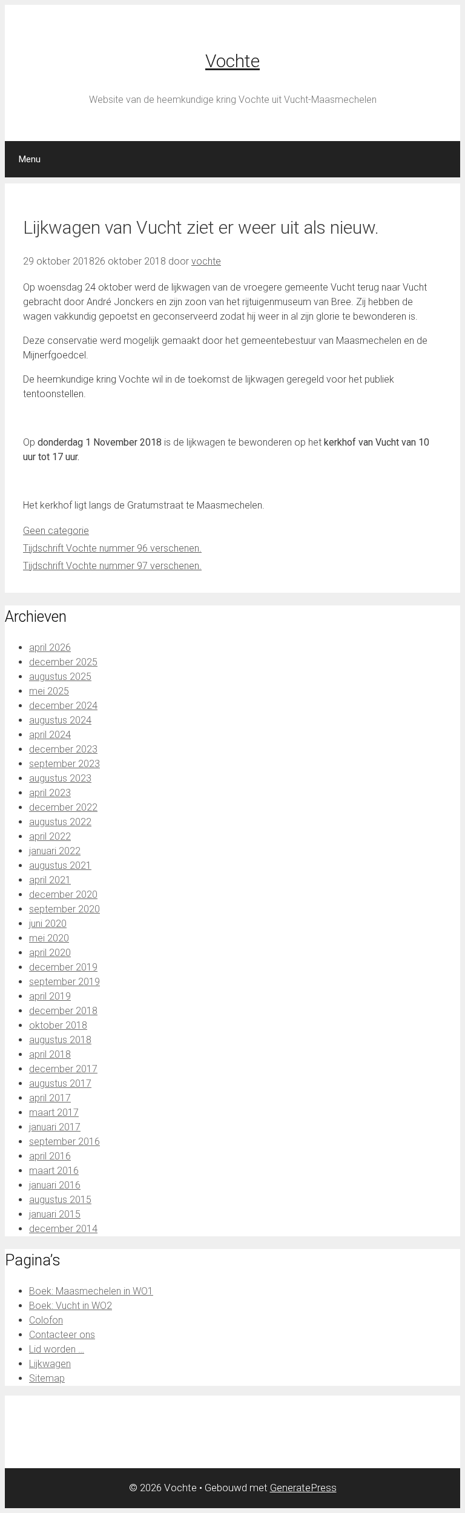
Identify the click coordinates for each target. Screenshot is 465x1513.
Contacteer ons (62, 1334)
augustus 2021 (60, 865)
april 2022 (50, 836)
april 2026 (50, 647)
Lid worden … (56, 1349)
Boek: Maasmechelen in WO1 (91, 1291)
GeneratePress (303, 1488)
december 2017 (63, 1069)
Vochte (232, 60)
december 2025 (63, 662)
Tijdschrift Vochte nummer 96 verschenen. (112, 548)
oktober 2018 (58, 1025)
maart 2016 (54, 1170)
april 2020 (50, 952)
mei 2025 (49, 691)
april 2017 (50, 1098)
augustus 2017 (60, 1083)
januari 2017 (55, 1127)
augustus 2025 (60, 676)
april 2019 (50, 996)
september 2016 (64, 1141)
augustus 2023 (60, 778)
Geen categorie (56, 530)
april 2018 (50, 1054)
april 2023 (50, 793)
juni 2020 (48, 923)
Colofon (46, 1320)
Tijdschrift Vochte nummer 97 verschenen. (112, 566)
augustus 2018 (60, 1040)
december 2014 (63, 1228)
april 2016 (50, 1156)
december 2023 (63, 749)
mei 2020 (49, 938)
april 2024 (50, 734)
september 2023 (64, 764)
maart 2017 (54, 1112)
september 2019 (64, 981)
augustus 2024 (60, 720)
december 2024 (63, 705)
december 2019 (63, 967)
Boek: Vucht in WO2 (70, 1305)
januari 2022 (55, 851)
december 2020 (63, 894)
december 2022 (63, 807)
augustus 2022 (60, 822)
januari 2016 (55, 1185)
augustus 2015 (60, 1199)
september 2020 (64, 909)
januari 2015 (55, 1214)
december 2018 (63, 1011)
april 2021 (50, 880)
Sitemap (47, 1378)
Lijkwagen (50, 1364)
